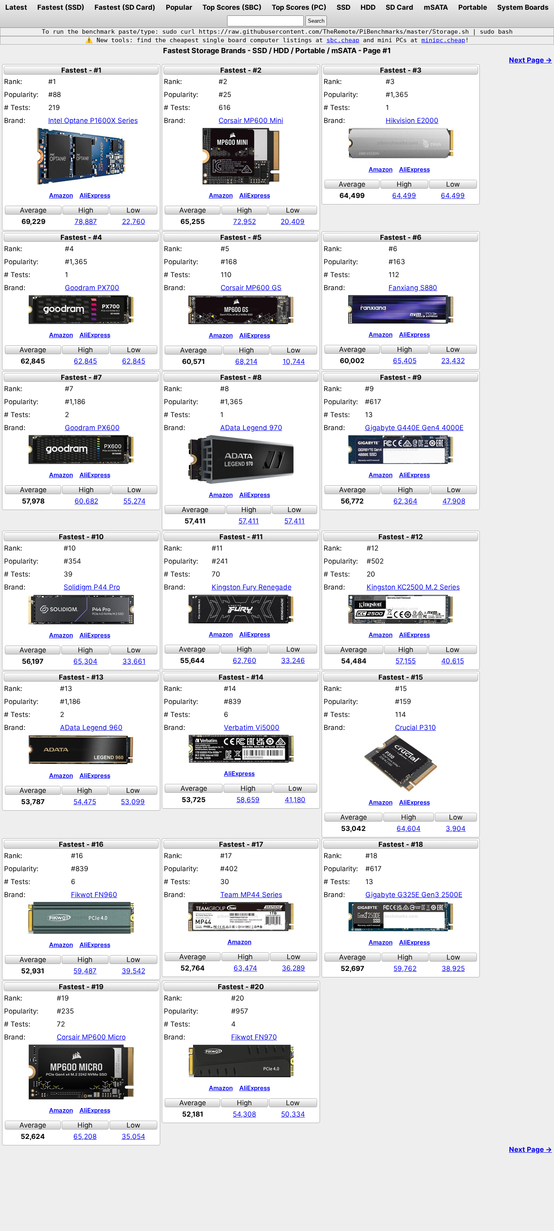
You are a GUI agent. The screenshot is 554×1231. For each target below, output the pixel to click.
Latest (16, 7)
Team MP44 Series (251, 895)
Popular (179, 7)
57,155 (405, 661)
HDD (368, 7)
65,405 (405, 361)
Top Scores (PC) (299, 7)
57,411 (248, 521)
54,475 (84, 802)
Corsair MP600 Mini (251, 120)
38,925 (453, 968)
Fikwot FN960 (94, 895)
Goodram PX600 (92, 428)
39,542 (133, 971)
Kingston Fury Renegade (252, 587)
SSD (343, 7)
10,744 (294, 361)
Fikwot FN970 (254, 1037)
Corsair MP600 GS (251, 288)
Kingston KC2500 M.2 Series (413, 587)
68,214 (246, 361)
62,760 (244, 660)
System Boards (523, 7)
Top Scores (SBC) (232, 7)
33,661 (134, 661)
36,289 (293, 968)
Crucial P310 (415, 727)
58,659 (248, 800)
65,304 (85, 661)
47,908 (453, 501)
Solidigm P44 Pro (92, 587)
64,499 (404, 196)
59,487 (85, 971)
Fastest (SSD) (60, 7)
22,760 (133, 221)
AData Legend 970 (251, 428)
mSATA (436, 7)
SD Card (399, 7)
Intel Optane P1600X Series (93, 120)
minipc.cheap (443, 40)
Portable (472, 7)
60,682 (86, 501)
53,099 (133, 802)
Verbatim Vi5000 (251, 727)
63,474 (245, 968)
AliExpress (94, 195)
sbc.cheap (342, 40)
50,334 (293, 1114)
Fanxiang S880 (413, 288)
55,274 (134, 501)
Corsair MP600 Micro (91, 1037)
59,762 (405, 968)
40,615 (452, 661)
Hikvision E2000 (412, 120)
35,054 (133, 1136)
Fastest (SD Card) (124, 7)
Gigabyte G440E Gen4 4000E (414, 428)
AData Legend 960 (91, 727)
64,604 (409, 828)
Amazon (61, 195)
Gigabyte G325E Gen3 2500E (413, 895)
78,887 (86, 221)
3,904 (456, 828)
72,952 (244, 221)
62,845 (85, 361)
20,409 (293, 221)
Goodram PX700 (92, 288)
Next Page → (530, 60)
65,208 (85, 1136)
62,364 (405, 501)
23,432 (453, 361)
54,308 (244, 1114)
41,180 (295, 800)
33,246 (293, 660)
